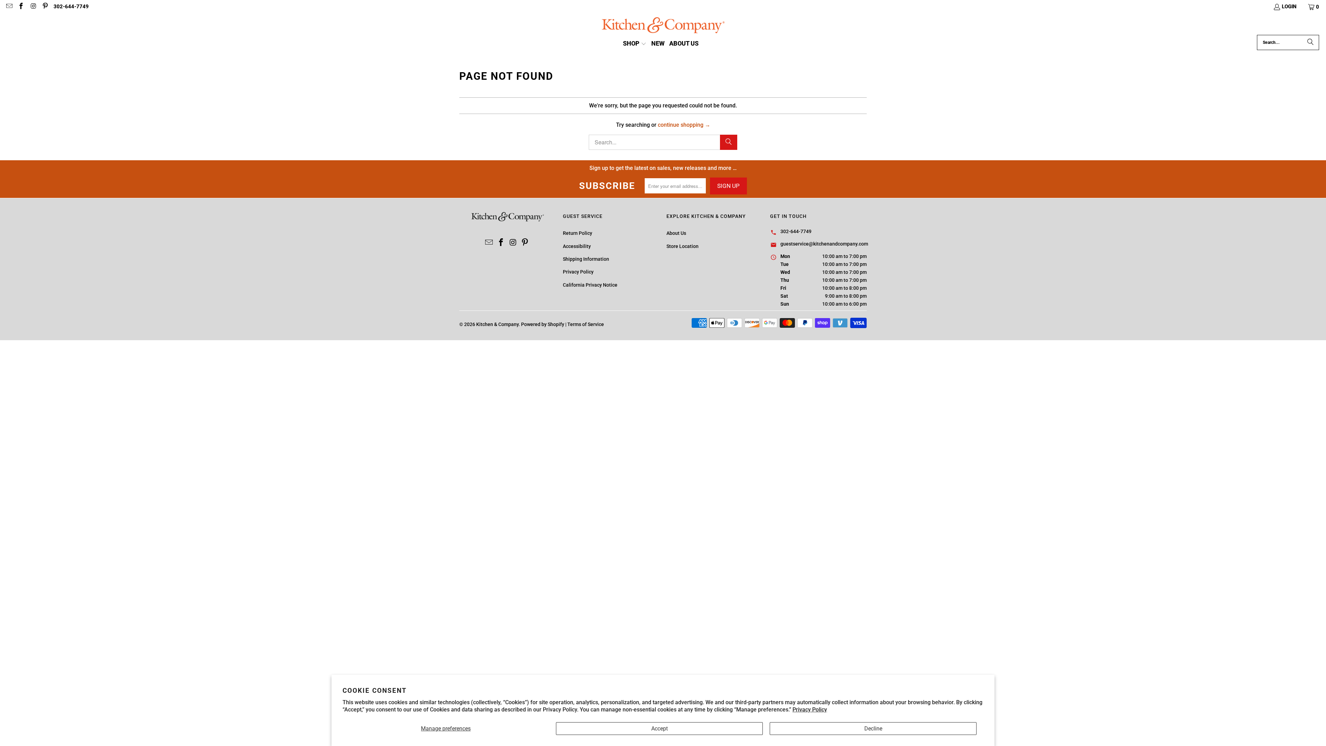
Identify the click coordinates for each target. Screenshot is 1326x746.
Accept (659, 728)
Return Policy (577, 233)
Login (1289, 6)
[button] (1314, 7)
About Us (676, 233)
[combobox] (1288, 42)
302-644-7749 (71, 6)
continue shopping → (684, 125)
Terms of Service (585, 324)
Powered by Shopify (542, 324)
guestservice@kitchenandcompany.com (824, 244)
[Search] (1310, 42)
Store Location (682, 246)
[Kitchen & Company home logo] (663, 26)
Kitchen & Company (497, 324)
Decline (873, 728)
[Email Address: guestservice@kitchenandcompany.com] (8, 7)
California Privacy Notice (590, 285)
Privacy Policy (809, 709)
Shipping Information (586, 259)
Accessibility (577, 246)
